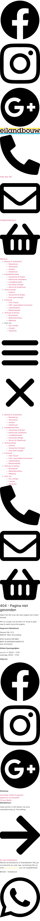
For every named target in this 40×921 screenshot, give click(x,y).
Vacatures (13, 331)
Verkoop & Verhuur (11, 313)
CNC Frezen (13, 302)
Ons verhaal (13, 325)
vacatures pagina (11, 868)
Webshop (12, 320)
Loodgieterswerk (15, 282)
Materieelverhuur (15, 318)
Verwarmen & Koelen (17, 277)
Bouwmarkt (13, 315)
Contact (12, 328)
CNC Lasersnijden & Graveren (20, 305)
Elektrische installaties (17, 279)
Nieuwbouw (13, 264)
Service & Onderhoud (17, 287)
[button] (20, 372)
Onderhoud (13, 272)
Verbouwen (13, 267)
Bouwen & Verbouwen (13, 261)
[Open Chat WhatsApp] (20, 920)
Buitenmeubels (14, 310)
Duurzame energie (16, 284)
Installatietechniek (11, 274)
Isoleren (12, 269)
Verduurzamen (10, 290)
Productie (8, 300)
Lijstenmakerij (14, 308)
